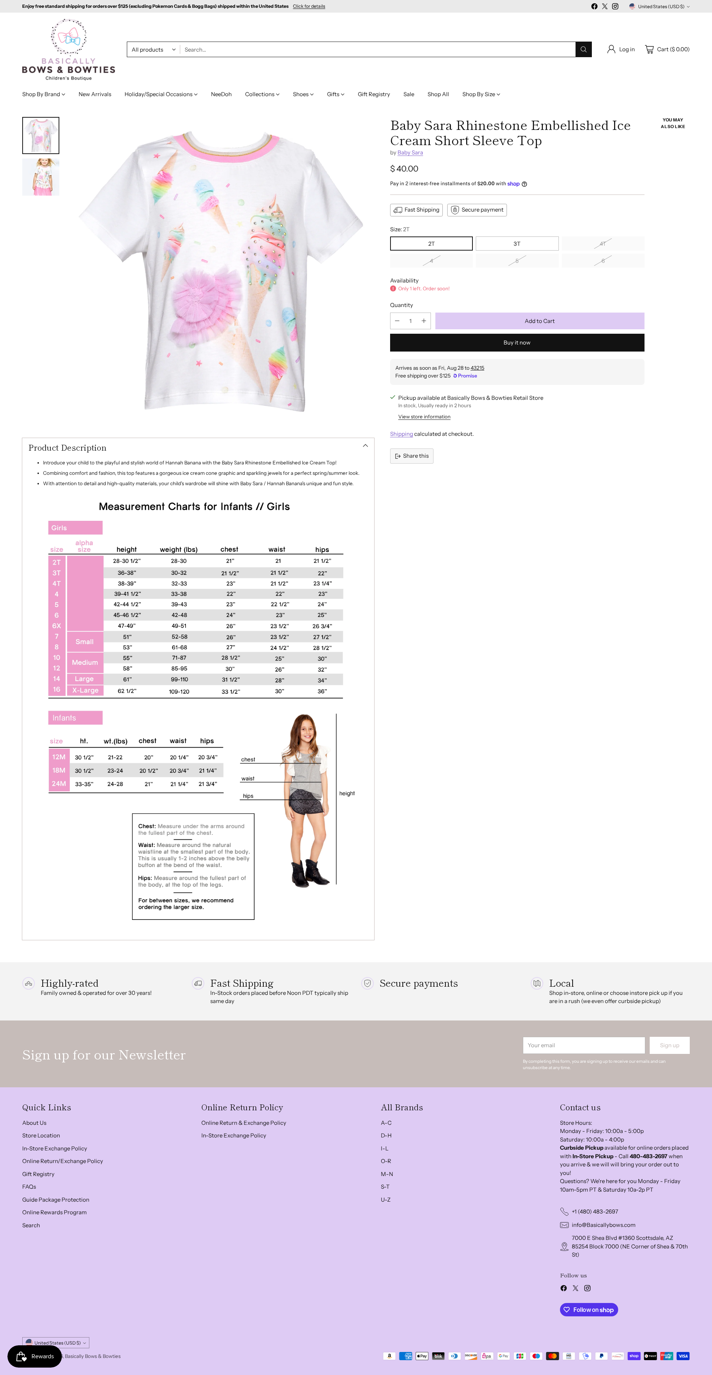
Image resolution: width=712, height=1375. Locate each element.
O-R (386, 1161)
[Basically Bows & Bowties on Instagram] (615, 8)
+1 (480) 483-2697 (595, 1211)
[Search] (584, 49)
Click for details (309, 6)
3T (517, 243)
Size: (400, 229)
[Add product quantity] (424, 321)
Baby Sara (410, 152)
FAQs (29, 1186)
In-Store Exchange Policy (54, 1148)
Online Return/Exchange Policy (62, 1161)
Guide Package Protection (55, 1199)
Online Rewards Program (54, 1212)
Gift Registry (38, 1174)
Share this (416, 455)
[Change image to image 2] (40, 177)
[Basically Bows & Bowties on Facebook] (594, 8)
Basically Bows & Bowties (93, 1356)
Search (31, 1225)
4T (603, 243)
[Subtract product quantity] (397, 321)
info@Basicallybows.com (604, 1224)
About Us (34, 1122)
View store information (424, 416)
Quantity (401, 304)
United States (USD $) (661, 6)
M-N (387, 1174)
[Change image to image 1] (40, 135)
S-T (385, 1186)
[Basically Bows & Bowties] (68, 50)
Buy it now (517, 342)
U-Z (385, 1199)
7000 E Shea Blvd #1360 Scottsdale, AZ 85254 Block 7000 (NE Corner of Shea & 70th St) (630, 1246)
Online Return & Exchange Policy (243, 1122)
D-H (386, 1135)
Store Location (41, 1135)
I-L (385, 1148)
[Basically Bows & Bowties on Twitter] (605, 8)
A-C (386, 1122)
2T (431, 243)
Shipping (401, 433)
